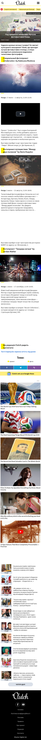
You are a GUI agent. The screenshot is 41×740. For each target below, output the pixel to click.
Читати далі (20, 684)
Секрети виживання (10, 9)
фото (31, 361)
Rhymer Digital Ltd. (20, 737)
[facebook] (7, 368)
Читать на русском (33, 13)
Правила (21, 721)
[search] (2, 3)
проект (12, 361)
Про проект (21, 725)
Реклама (20, 717)
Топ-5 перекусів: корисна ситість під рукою (18, 351)
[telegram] (20, 368)
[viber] (34, 368)
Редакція (20, 729)
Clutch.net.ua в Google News (23, 374)
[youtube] (23, 704)
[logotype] (20, 3)
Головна (20, 710)
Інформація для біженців (26, 9)
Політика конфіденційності (20, 713)
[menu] (38, 3)
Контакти (20, 733)
